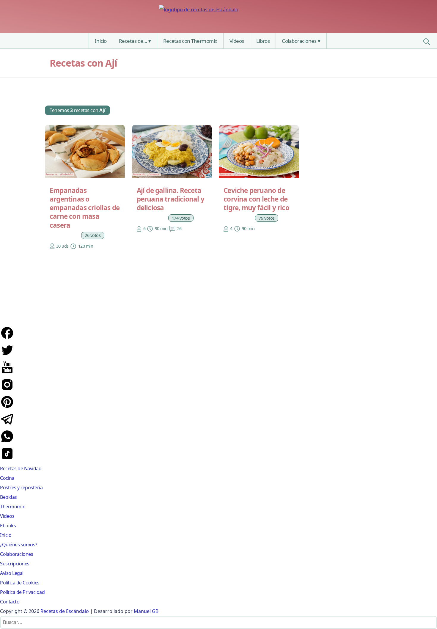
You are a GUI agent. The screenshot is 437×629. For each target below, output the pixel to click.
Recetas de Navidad (20, 468)
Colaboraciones (299, 40)
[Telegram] (7, 424)
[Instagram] (7, 390)
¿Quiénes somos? (18, 544)
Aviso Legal (11, 573)
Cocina (7, 478)
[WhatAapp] (7, 441)
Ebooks (8, 525)
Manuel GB (146, 611)
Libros (263, 40)
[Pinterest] (7, 407)
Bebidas (8, 497)
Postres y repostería (21, 487)
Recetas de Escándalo (64, 611)
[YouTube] (7, 372)
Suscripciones (14, 563)
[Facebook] (7, 338)
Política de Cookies (20, 582)
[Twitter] (7, 355)
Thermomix (12, 506)
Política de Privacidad (22, 592)
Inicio (101, 40)
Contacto (9, 601)
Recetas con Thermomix (190, 40)
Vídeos (236, 40)
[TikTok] (7, 459)
